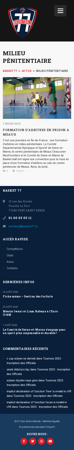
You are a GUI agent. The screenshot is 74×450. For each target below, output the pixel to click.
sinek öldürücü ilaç (18, 369)
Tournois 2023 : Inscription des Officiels (38, 396)
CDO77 (20, 170)
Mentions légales (51, 421)
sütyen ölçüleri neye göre (22, 380)
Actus (10, 261)
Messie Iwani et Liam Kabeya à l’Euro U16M (30, 313)
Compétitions (15, 248)
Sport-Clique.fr (47, 426)
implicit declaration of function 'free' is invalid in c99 (39, 391)
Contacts (12, 268)
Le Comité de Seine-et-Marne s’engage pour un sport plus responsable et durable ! (34, 331)
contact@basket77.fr (23, 226)
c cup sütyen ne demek (21, 358)
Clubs (10, 255)
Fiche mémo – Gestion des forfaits (28, 296)
